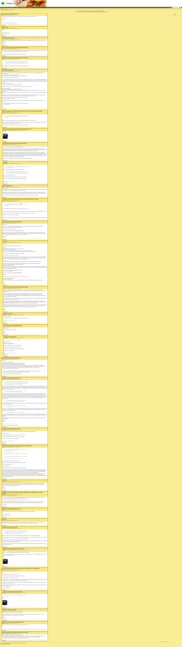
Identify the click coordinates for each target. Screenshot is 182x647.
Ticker (13, 9)
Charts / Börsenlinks (23, 7)
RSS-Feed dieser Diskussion (164, 641)
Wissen (8, 7)
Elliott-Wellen (12, 7)
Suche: (171, 7)
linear (10, 9)
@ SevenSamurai (16, 326)
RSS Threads (6, 644)
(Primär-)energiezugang (7, 295)
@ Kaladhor (14, 28)
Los (180, 7)
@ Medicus (21, 130)
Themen (17, 7)
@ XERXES (14, 39)
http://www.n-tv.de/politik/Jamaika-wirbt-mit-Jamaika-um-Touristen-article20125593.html (15, 624)
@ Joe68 (18, 163)
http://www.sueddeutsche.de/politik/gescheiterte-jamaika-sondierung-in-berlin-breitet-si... (15, 208)
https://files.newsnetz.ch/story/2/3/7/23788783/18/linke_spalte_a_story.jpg (16, 276)
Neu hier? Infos (3, 7)
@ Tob (17, 379)
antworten (3, 25)
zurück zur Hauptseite (5, 9)
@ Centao (15, 242)
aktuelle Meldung (3, 18)
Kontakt (9, 644)
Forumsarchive (30, 7)
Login (2, 8)
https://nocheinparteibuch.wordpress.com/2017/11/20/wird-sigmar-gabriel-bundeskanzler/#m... (18, 86)
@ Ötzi (16, 528)
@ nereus (15, 112)
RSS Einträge (2, 644)
